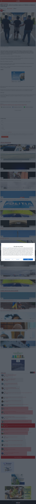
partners (7, 247)
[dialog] (18, 252)
